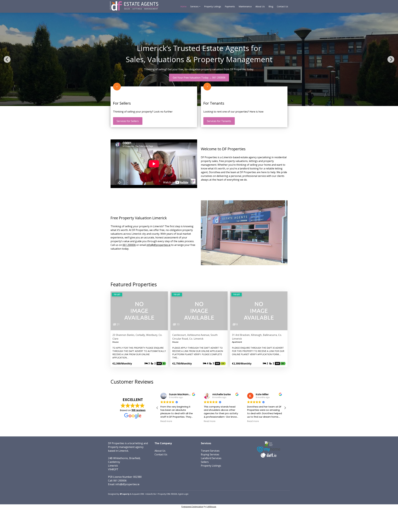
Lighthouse (211, 506)
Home (183, 6)
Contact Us (282, 6)
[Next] (390, 59)
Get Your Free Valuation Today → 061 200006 (199, 77)
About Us (260, 6)
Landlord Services (211, 458)
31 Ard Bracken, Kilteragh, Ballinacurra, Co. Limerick (257, 336)
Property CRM (164, 494)
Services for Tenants (219, 121)
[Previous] (7, 59)
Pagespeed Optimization (192, 506)
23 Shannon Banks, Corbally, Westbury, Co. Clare (137, 336)
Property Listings (212, 6)
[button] (285, 407)
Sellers (205, 462)
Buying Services (210, 454)
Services (194, 6)
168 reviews (139, 410)
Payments (230, 6)
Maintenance (245, 6)
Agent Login (183, 494)
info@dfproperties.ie (158, 245)
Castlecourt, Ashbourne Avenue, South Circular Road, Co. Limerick (195, 336)
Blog (270, 6)
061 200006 (129, 245)
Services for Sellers (128, 121)
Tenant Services (210, 450)
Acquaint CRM (138, 494)
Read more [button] (166, 421)
